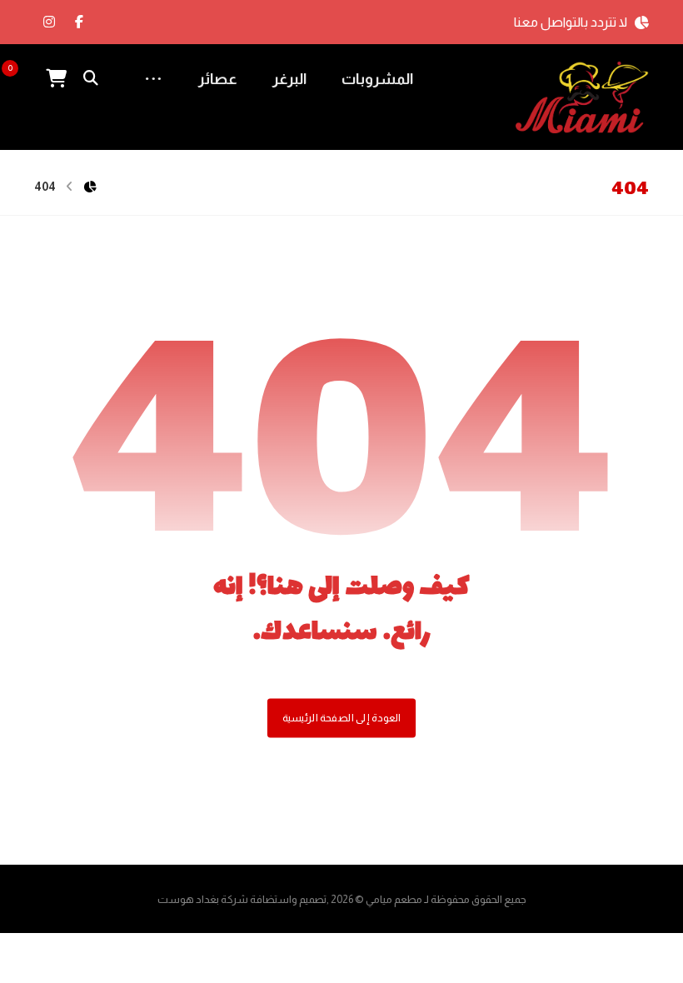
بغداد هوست (188, 899)
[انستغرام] (49, 21)
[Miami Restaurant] (582, 97)
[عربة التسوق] (56, 77)
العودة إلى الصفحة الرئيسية (341, 718)
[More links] (153, 79)
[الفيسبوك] (79, 21)
